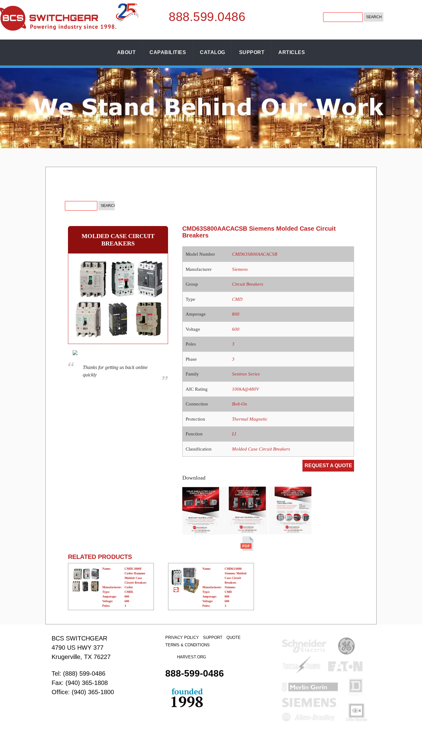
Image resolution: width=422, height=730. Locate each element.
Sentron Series (246, 373)
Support (252, 52)
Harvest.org (191, 657)
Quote (233, 637)
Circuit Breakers (247, 284)
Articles (291, 52)
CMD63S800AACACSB (254, 254)
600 (235, 329)
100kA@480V (245, 389)
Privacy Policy (182, 637)
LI (234, 433)
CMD (237, 299)
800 (235, 314)
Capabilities (168, 52)
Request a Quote (328, 465)
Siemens (240, 269)
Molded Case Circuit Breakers (261, 449)
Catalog (212, 52)
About (126, 52)
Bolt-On (239, 403)
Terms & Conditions (187, 645)
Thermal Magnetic (250, 419)
